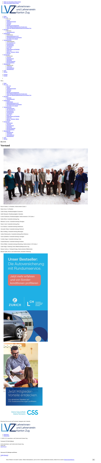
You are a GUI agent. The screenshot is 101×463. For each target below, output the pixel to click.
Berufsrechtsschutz (11, 61)
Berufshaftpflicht (10, 62)
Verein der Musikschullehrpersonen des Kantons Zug (19, 28)
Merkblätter (9, 60)
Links (5, 70)
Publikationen (7, 33)
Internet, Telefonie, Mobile (13, 52)
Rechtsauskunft (10, 58)
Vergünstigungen (7, 40)
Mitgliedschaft (7, 64)
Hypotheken (9, 46)
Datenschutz (6, 435)
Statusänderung (10, 69)
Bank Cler (9, 48)
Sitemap (5, 72)
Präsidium (9, 23)
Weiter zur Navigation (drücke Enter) (12, 1)
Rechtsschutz (7, 54)
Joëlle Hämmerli (4, 455)
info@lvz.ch (3, 446)
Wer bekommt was (11, 42)
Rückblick (6, 29)
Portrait (8, 20)
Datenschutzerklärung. (69, 459)
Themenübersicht (11, 32)
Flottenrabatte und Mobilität (13, 49)
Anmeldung (9, 66)
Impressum (6, 434)
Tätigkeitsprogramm (11, 21)
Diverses (9, 53)
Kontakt (5, 75)
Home (5, 16)
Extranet (5, 74)
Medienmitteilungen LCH (13, 36)
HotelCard (9, 50)
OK (93, 459)
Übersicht (9, 57)
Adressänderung (10, 68)
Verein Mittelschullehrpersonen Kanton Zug (17, 27)
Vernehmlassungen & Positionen (14, 37)
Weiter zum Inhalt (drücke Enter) (11, 3)
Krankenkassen (10, 44)
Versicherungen (10, 45)
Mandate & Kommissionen (13, 25)
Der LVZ (6, 17)
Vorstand (9, 24)
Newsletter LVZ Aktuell (12, 38)
